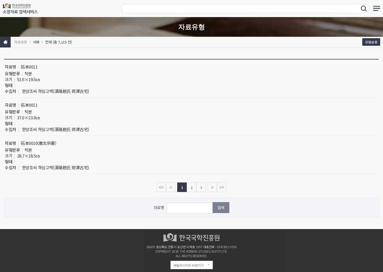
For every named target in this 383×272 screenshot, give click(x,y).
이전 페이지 (171, 187)
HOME (5, 42)
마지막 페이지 (222, 187)
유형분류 (371, 42)
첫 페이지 (161, 187)
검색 (221, 207)
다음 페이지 (212, 187)
